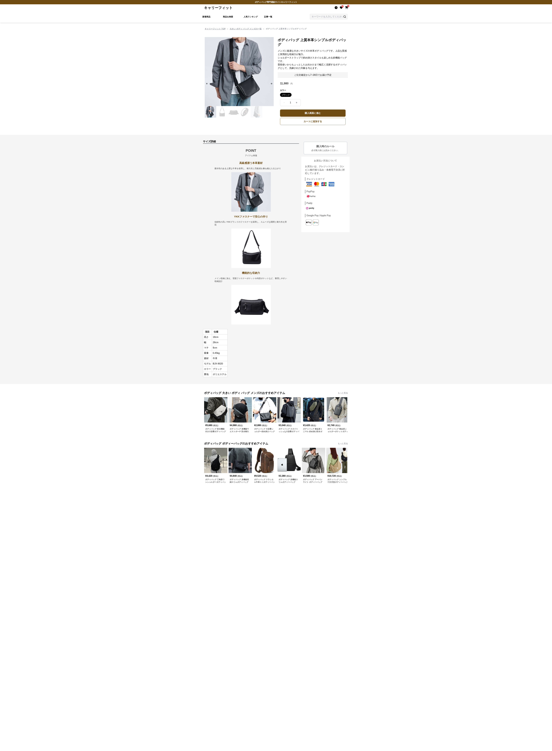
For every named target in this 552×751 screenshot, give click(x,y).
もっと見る (343, 393)
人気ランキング (251, 17)
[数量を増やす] (296, 102)
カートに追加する (313, 121)
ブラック (286, 95)
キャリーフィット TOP (215, 29)
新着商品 (206, 17)
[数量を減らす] (284, 102)
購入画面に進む (313, 113)
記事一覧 (268, 17)
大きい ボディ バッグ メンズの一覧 (246, 29)
